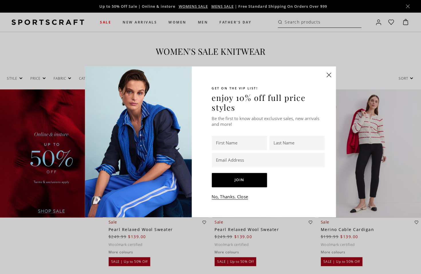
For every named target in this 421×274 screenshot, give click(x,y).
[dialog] (210, 137)
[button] (329, 75)
